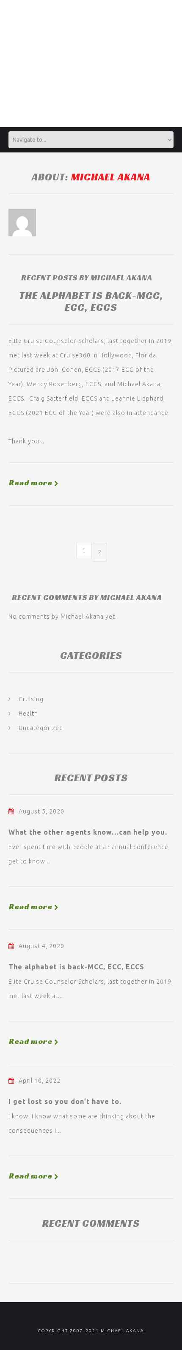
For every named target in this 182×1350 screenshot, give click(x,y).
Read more (30, 483)
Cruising (31, 699)
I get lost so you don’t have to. (64, 1101)
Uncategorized (41, 728)
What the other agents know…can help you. (87, 832)
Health (28, 713)
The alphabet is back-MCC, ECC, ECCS (91, 301)
